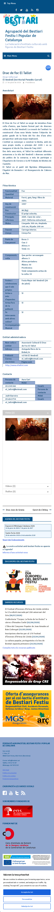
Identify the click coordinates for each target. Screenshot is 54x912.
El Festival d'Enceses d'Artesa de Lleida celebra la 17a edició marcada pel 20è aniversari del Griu (27, 612)
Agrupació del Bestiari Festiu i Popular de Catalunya (23, 35)
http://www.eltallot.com (16, 365)
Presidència (30, 82)
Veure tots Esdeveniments (13, 540)
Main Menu (12, 56)
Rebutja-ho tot (27, 906)
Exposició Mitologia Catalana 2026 (20, 526)
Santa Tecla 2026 (13, 533)
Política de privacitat (10, 773)
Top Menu (11, 3)
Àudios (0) (10, 491)
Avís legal (6, 770)
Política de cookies (9, 776)
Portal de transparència (10, 779)
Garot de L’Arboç (40, 510)
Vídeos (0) (10, 486)
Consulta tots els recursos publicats (19, 648)
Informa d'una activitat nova (15, 552)
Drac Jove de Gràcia (15, 510)
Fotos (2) (10, 412)
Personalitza (27, 899)
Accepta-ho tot (27, 892)
